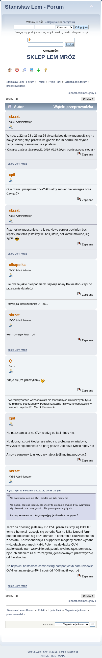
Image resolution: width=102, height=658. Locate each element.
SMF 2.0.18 (34, 651)
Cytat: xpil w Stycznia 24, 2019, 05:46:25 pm (34, 490)
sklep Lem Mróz (17, 163)
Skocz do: (48, 624)
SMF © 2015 (50, 651)
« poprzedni (75, 92)
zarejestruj (69, 22)
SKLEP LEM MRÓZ (51, 57)
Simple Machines (68, 651)
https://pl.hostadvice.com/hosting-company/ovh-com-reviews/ (52, 566)
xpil (12, 175)
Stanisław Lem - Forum (34, 7)
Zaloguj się (51, 22)
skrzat (14, 116)
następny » (90, 92)
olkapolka (17, 265)
